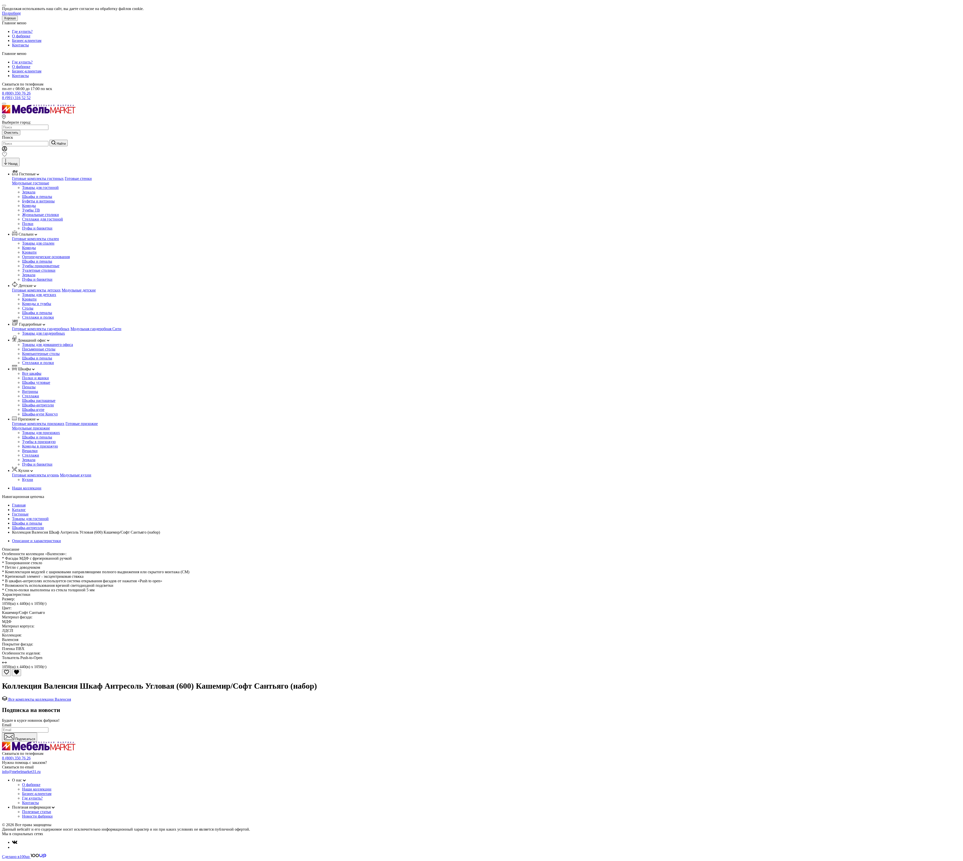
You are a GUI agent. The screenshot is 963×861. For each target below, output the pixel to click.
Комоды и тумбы (36, 304)
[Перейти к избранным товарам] (4, 155)
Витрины (30, 391)
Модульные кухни (75, 475)
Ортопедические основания (46, 257)
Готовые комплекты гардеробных (40, 329)
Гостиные (20, 514)
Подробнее (11, 13)
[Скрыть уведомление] (4, 5)
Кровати (29, 252)
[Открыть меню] (4, 103)
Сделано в (16, 856)
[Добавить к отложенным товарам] (6, 672)
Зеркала (28, 192)
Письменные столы (38, 349)
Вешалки (30, 451)
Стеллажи (30, 396)
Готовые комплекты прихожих (38, 423)
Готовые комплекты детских (36, 290)
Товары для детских (39, 295)
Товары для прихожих (41, 432)
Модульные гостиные (30, 183)
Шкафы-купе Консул (40, 414)
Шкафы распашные (38, 400)
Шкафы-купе (33, 409)
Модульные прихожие (31, 428)
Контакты (20, 45)
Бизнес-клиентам (26, 40)
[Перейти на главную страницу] (38, 112)
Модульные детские (79, 290)
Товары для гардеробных (43, 333)
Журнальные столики (40, 214)
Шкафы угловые (36, 382)
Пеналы (29, 387)
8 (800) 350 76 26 (16, 93)
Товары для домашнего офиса (47, 344)
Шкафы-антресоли (38, 405)
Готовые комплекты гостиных (38, 178)
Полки (27, 224)
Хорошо (10, 18)
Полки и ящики (35, 378)
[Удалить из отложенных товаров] (16, 672)
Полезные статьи (36, 812)
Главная (19, 505)
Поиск (7, 137)
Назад (13, 164)
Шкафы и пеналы (37, 196)
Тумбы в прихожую (39, 442)
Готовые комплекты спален (35, 239)
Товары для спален (38, 243)
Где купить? (22, 31)
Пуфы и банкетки (37, 228)
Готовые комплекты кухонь (35, 475)
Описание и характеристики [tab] (36, 541)
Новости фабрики (37, 816)
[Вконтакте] (14, 842)
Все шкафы (31, 373)
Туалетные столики (38, 270)
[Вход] (4, 150)
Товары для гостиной (40, 187)
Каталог (19, 510)
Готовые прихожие (81, 423)
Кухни (27, 479)
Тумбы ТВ (31, 210)
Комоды (29, 205)
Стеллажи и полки (38, 317)
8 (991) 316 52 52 (16, 98)
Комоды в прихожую (40, 446)
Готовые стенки (78, 178)
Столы (27, 308)
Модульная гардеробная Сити (95, 329)
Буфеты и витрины (38, 201)
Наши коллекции (26, 488)
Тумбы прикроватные (40, 266)
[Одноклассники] (14, 847)
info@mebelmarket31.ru (21, 771)
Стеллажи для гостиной (42, 219)
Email (6, 725)
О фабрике (21, 36)
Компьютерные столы (41, 353)
